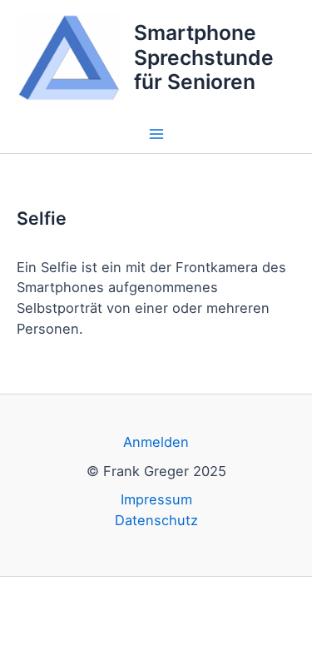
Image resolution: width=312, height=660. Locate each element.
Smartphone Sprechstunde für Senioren (204, 57)
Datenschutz (156, 520)
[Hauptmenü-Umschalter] (156, 134)
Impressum (156, 499)
